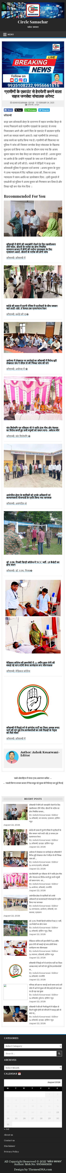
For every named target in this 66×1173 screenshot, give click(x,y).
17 (8, 1112)
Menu (11, 34)
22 (49, 1112)
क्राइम (36, 104)
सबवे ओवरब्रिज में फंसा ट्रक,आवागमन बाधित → (33, 778)
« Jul (6, 1129)
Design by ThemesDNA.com (33, 1169)
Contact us (9, 1140)
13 (33, 1106)
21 (41, 1112)
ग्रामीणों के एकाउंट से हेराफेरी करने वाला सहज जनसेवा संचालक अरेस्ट (33, 94)
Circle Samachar (33, 21)
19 (24, 1112)
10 (8, 1106)
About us (8, 1135)
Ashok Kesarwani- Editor (23, 103)
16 (58, 1106)
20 (32, 1112)
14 (41, 1106)
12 (24, 1106)
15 (49, 1106)
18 (16, 1112)
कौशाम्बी (30, 104)
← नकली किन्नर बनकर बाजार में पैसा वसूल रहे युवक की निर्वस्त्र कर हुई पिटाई (33, 783)
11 (16, 1106)
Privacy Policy (11, 1151)
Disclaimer (9, 1146)
